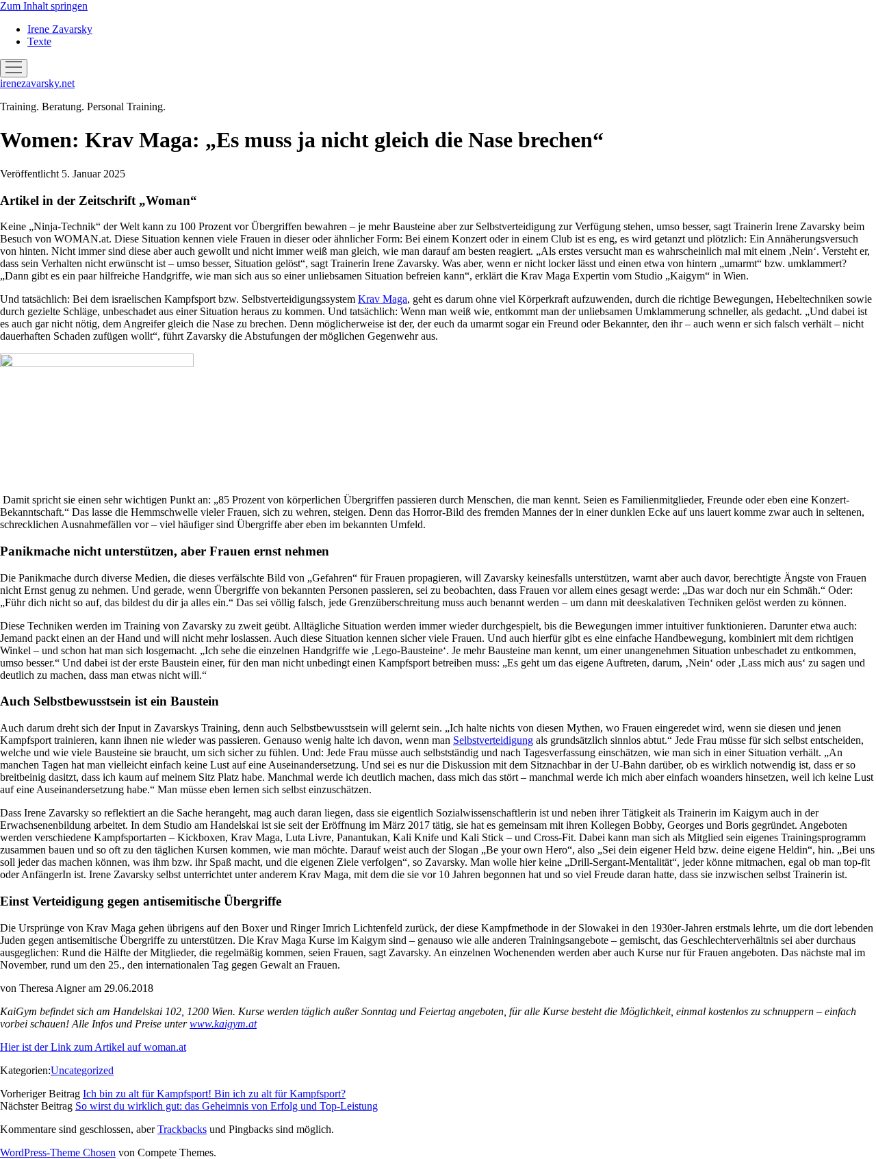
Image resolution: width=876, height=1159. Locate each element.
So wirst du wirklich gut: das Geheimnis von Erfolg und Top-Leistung (226, 1106)
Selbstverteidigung (493, 740)
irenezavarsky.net (37, 83)
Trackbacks (182, 1129)
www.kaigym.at (223, 1024)
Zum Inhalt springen (44, 6)
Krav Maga (382, 299)
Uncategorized (82, 1070)
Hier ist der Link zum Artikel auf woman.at (93, 1047)
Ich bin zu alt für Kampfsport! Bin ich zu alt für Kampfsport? (214, 1093)
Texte (39, 41)
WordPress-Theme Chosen (58, 1152)
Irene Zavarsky (59, 29)
